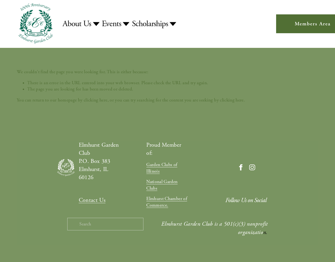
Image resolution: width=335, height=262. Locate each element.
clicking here (96, 100)
